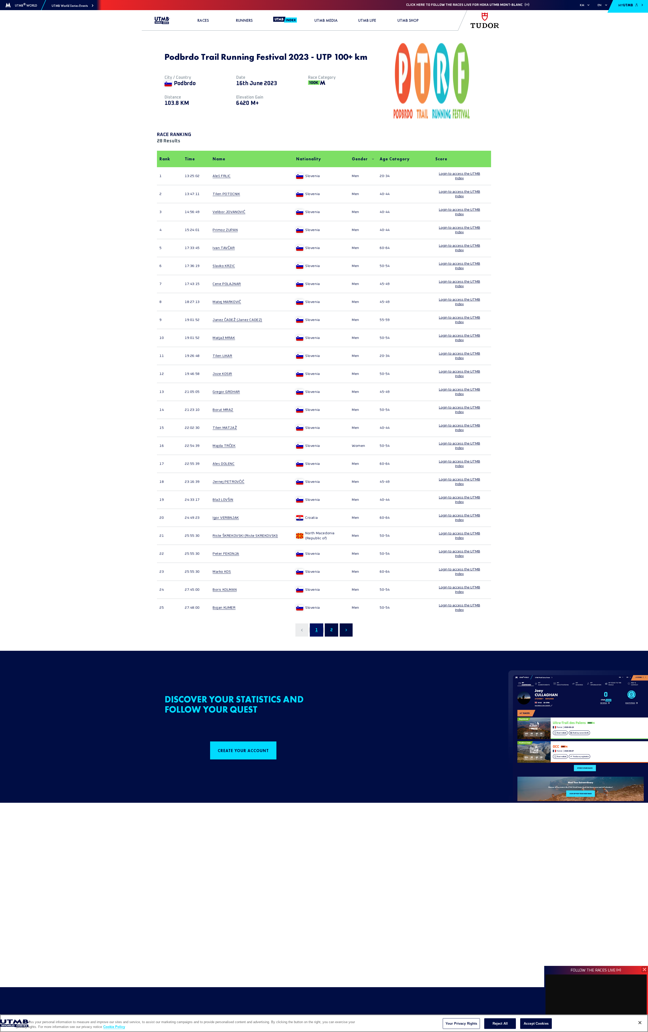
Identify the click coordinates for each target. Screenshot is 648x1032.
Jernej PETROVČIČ (229, 482)
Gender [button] (360, 159)
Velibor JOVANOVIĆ (229, 212)
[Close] (639, 1022)
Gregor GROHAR (226, 392)
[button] (72, 6)
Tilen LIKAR (222, 356)
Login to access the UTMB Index (459, 176)
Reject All (500, 1023)
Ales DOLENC (224, 464)
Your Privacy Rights (461, 1023)
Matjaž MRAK (224, 338)
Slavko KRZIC (224, 266)
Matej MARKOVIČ (227, 302)
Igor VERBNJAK (226, 518)
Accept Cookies (536, 1023)
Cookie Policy (114, 1027)
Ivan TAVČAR (224, 248)
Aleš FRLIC (222, 176)
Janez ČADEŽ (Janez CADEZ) (237, 320)
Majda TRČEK (224, 446)
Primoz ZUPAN (225, 230)
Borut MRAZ (223, 410)
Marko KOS (222, 572)
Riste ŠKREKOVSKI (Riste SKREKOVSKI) (245, 536)
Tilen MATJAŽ (225, 428)
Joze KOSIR (222, 374)
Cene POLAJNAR (227, 284)
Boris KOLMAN (225, 589)
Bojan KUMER (224, 607)
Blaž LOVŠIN (223, 500)
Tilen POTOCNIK (226, 194)
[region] (324, 1023)
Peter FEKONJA (226, 554)
